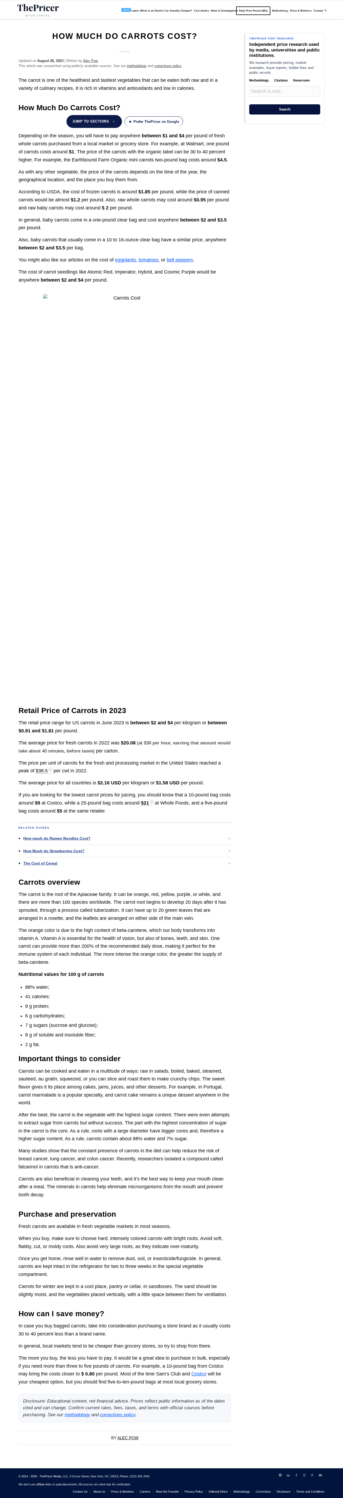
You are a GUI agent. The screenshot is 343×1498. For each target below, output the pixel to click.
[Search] (325, 10)
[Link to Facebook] (296, 1475)
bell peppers (180, 260)
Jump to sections (90, 121)
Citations (281, 80)
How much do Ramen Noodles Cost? (57, 838)
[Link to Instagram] (304, 1475)
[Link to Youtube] (320, 1475)
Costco (198, 1374)
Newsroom (301, 80)
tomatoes (148, 260)
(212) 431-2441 (140, 1476)
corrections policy (167, 66)
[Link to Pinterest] (312, 1475)
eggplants (125, 260)
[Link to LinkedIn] (288, 1475)
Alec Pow (90, 61)
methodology (137, 66)
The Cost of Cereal (40, 863)
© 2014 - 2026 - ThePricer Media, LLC (43, 1476)
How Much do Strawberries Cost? (53, 851)
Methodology (259, 80)
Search (284, 109)
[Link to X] (280, 1475)
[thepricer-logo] (38, 10)
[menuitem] (155, 10)
